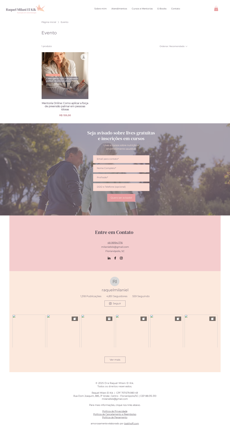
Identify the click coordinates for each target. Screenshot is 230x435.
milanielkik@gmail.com (115, 246)
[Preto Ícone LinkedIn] (109, 258)
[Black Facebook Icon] (115, 258)
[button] (216, 8)
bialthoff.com (131, 423)
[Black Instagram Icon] (121, 258)
